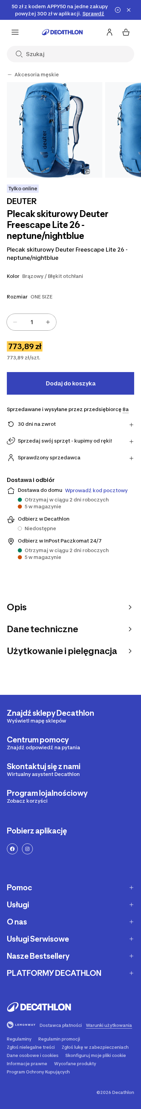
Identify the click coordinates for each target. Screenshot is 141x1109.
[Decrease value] (15, 322)
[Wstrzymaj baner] (117, 9)
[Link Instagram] (27, 848)
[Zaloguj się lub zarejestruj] (109, 32)
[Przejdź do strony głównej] (62, 32)
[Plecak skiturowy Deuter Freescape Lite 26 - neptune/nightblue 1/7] (54, 130)
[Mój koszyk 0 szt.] (126, 32)
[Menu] (15, 32)
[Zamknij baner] (128, 9)
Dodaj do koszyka (70, 383)
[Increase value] (48, 322)
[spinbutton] (31, 322)
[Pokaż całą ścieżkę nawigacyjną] (9, 74)
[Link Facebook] (12, 848)
